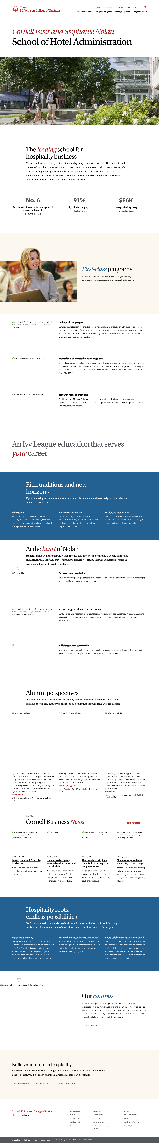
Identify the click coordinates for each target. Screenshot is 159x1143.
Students (109, 7)
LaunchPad (128, 1126)
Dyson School (98, 1114)
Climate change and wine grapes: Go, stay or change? (130, 861)
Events (126, 1118)
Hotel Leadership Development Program (34, 944)
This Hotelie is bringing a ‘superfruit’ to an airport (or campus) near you (96, 863)
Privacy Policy (60, 1139)
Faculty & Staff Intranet (132, 1122)
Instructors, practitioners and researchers (80, 609)
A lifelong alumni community (74, 645)
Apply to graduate (42, 1083)
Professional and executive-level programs (81, 358)
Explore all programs (65, 1083)
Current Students (76, 1118)
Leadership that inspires (117, 512)
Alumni (99, 7)
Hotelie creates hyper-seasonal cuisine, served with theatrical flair (61, 863)
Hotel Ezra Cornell (19, 948)
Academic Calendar (130, 1114)
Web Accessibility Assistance (79, 1139)
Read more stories (134, 823)
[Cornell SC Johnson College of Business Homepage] (39, 1112)
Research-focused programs (73, 394)
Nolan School (97, 1118)
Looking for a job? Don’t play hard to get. (26, 861)
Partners (136, 7)
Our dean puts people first (72, 573)
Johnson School (98, 1122)
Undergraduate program (71, 322)
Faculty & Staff (122, 7)
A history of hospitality (70, 512)
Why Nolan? (18, 512)
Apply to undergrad (21, 1083)
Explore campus (90, 1025)
